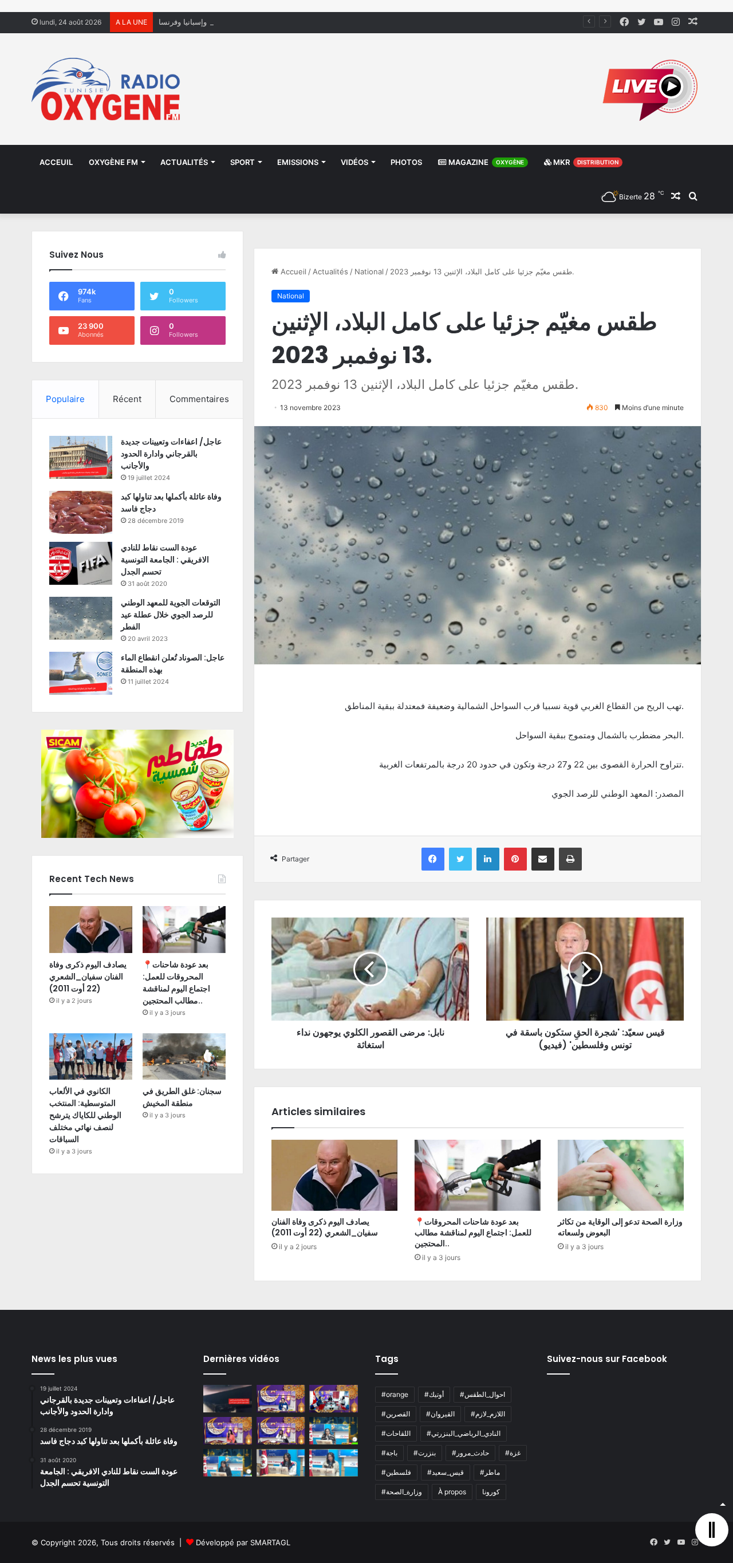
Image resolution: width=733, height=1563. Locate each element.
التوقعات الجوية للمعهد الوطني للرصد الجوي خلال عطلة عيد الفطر (170, 614)
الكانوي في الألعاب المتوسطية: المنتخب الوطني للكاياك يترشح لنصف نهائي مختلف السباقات (85, 1115)
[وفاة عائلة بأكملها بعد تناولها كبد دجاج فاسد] (80, 512)
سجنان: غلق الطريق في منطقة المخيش (182, 1097)
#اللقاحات (396, 1433)
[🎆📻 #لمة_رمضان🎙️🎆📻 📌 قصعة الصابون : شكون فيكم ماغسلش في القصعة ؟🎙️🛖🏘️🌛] (333, 1398)
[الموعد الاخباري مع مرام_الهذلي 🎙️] (281, 1430)
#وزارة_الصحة (401, 1491)
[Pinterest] (515, 859)
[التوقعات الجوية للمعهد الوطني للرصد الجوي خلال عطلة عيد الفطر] (80, 618)
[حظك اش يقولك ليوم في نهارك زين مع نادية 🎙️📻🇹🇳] (227, 1463)
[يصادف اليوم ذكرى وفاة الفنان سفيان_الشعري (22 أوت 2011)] (334, 1175)
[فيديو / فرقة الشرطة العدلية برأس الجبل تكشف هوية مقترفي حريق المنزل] (227, 1398)
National (369, 271)
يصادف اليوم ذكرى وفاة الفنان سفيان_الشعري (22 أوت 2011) (324, 1227)
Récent (127, 398)
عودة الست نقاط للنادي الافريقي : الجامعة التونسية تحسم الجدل (165, 559)
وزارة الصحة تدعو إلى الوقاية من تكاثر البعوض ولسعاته (620, 1227)
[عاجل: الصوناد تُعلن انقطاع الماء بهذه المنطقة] (80, 673)
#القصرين (395, 1414)
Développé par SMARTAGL (243, 1542)
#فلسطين (396, 1472)
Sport (242, 162)
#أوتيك (434, 1394)
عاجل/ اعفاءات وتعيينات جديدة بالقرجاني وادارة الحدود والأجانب (171, 453)
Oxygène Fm (113, 162)
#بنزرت (424, 1452)
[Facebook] (432, 859)
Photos (406, 162)
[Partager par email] (542, 859)
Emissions (297, 162)
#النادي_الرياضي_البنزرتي (464, 1433)
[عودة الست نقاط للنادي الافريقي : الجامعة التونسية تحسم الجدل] (80, 563)
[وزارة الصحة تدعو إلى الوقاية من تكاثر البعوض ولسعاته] (621, 1175)
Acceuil (56, 162)
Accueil (292, 271)
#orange (394, 1394)
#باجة (389, 1452)
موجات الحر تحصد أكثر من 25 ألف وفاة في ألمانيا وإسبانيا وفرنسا (262, 21)
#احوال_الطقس (482, 1394)
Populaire (65, 398)
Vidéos (354, 162)
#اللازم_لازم (488, 1414)
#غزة (513, 1452)
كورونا (491, 1491)
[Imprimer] (570, 859)
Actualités (184, 162)
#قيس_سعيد (445, 1472)
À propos (452, 1491)
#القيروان (440, 1414)
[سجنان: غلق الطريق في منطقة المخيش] (184, 1056)
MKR (584, 162)
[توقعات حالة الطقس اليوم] (227, 1430)
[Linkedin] (487, 859)
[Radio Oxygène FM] (107, 89)
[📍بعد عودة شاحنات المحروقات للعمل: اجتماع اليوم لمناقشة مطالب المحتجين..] (478, 1175)
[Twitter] (460, 859)
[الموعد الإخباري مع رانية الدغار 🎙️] (281, 1398)
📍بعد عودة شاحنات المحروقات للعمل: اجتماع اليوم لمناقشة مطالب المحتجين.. (473, 1232)
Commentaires (199, 398)
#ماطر (490, 1472)
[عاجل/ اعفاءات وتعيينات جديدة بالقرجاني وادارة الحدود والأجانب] (80, 457)
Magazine (485, 162)
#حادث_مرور (470, 1452)
